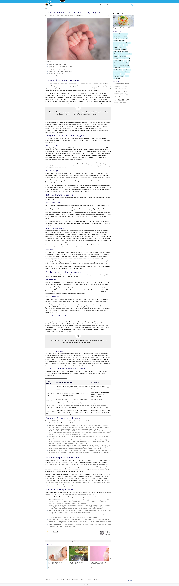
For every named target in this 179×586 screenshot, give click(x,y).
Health (71, 5)
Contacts (96, 579)
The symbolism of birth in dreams (58, 64)
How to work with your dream (57, 77)
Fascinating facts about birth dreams (59, 73)
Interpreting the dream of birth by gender (60, 66)
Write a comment (79, 541)
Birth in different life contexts (57, 68)
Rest (84, 5)
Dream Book (79, 15)
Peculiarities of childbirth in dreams (58, 70)
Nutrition (64, 5)
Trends (106, 5)
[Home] (49, 4)
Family (99, 5)
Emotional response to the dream (58, 75)
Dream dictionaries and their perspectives (60, 71)
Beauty (78, 5)
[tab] (78, 537)
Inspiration (91, 5)
